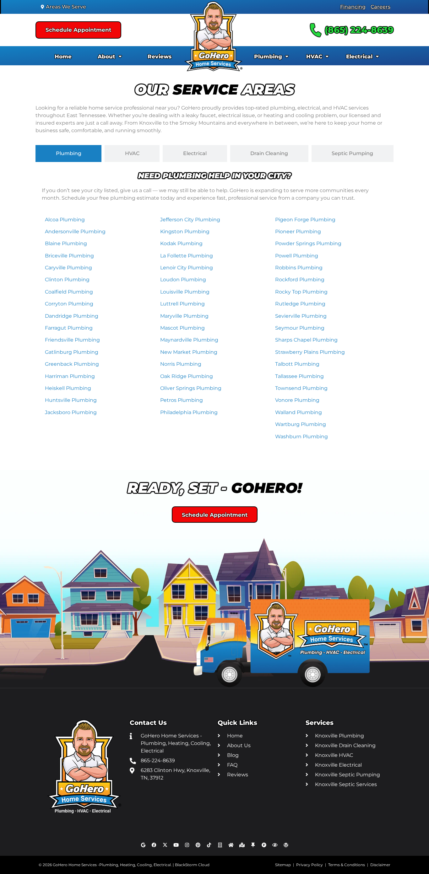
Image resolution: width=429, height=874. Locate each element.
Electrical (359, 56)
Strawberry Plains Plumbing (310, 352)
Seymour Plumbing (299, 328)
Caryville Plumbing (68, 268)
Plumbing (268, 56)
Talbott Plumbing (297, 364)
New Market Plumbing (188, 352)
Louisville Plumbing (184, 292)
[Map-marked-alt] (242, 845)
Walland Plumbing (298, 412)
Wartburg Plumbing (300, 424)
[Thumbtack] (253, 845)
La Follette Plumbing (186, 256)
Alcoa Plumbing (65, 220)
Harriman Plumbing (70, 376)
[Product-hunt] (264, 845)
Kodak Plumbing (181, 243)
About (106, 56)
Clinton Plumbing (67, 280)
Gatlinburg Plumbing (71, 352)
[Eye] (275, 845)
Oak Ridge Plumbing (186, 376)
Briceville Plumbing (69, 256)
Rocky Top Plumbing (301, 292)
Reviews (159, 56)
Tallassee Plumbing (299, 376)
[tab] (68, 153)
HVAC (314, 56)
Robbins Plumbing (299, 268)
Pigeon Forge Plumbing (305, 220)
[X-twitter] (165, 845)
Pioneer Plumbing (298, 232)
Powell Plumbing (296, 256)
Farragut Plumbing (69, 328)
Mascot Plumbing (182, 328)
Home (63, 56)
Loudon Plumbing (183, 280)
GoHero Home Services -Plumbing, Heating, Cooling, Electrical (112, 864)
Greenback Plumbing (72, 364)
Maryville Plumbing (184, 316)
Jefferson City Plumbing (190, 220)
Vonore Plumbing (297, 400)
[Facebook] (154, 845)
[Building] (220, 845)
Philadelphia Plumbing (189, 412)
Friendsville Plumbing (72, 340)
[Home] (231, 845)
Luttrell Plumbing (182, 304)
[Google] (143, 845)
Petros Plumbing (181, 400)
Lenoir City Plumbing (186, 268)
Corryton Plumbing (69, 304)
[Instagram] (187, 845)
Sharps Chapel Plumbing (306, 340)
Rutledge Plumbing (300, 304)
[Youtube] (176, 845)
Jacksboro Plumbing (71, 412)
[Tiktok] (209, 845)
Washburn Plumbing (301, 437)
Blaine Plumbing (66, 243)
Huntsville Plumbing (71, 400)
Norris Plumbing (180, 364)
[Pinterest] (198, 845)
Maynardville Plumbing (189, 340)
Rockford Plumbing (299, 280)
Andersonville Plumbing (75, 232)
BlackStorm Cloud (192, 864)
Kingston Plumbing (184, 232)
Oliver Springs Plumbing (190, 388)
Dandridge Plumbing (71, 316)
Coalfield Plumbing (69, 292)
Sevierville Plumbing (301, 316)
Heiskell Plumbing (68, 388)
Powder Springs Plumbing (308, 243)
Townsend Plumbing (301, 388)
